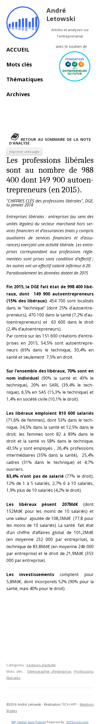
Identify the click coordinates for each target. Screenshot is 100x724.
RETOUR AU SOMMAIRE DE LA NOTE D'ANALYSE (50, 141)
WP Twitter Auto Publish (28, 722)
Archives (18, 94)
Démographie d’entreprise (49, 671)
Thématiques (24, 79)
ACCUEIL (17, 49)
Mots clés (19, 64)
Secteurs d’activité (41, 665)
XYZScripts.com (77, 722)
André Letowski (60, 14)
